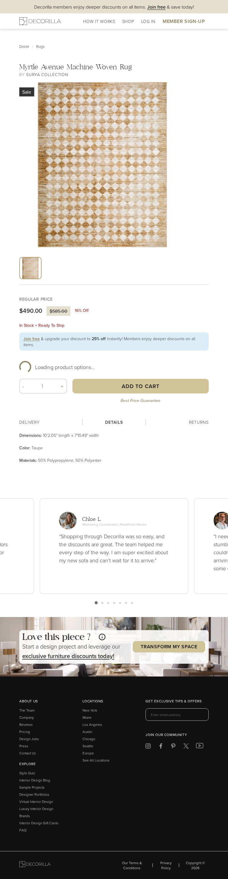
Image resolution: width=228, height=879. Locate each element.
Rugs (40, 46)
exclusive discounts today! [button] (68, 656)
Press (23, 745)
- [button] (23, 386)
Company (26, 717)
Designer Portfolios (34, 794)
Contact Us (27, 753)
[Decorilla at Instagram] (148, 747)
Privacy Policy (166, 865)
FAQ (22, 830)
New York (90, 710)
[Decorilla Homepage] (40, 21)
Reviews (26, 724)
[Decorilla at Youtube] (199, 747)
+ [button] (62, 386)
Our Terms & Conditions (132, 865)
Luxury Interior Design (36, 808)
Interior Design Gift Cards (38, 822)
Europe (88, 753)
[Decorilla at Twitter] (186, 747)
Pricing (24, 731)
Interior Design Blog (34, 780)
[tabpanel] (114, 448)
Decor (24, 46)
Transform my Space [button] (169, 646)
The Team (26, 710)
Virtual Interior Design (36, 801)
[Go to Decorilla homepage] (34, 865)
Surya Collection (47, 74)
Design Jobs (29, 738)
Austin (87, 731)
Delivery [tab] (29, 422)
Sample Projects (32, 787)
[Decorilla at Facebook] (160, 747)
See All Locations (96, 760)
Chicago (89, 738)
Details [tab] (114, 422)
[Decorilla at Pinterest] (173, 747)
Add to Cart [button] (140, 386)
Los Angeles (92, 724)
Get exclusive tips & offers (173, 701)
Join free (31, 339)
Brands (24, 815)
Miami (87, 717)
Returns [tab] (199, 422)
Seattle (88, 745)
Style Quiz (27, 773)
